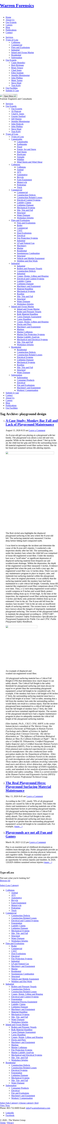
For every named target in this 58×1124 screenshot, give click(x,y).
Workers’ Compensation (22, 1098)
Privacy (10, 1122)
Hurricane (21, 154)
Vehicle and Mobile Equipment (30, 258)
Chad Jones (16, 70)
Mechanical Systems (26, 207)
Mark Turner (17, 80)
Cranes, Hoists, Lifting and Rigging (33, 276)
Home (8, 17)
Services (9, 37)
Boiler (19, 225)
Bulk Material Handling (27, 314)
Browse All (5, 880)
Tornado (20, 157)
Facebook (10, 1115)
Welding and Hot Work (27, 261)
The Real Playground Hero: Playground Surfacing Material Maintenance (28, 786)
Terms (2, 1122)
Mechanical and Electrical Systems (32, 339)
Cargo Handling (24, 319)
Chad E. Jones (17, 114)
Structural (21, 212)
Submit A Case (12, 90)
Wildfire (20, 159)
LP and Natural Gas (25, 243)
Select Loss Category (9, 885)
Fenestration (16, 923)
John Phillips (17, 78)
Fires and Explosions (20, 47)
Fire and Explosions (26, 385)
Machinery (21, 245)
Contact (9, 32)
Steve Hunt (16, 83)
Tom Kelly (16, 85)
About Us (10, 20)
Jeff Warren (16, 119)
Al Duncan (16, 111)
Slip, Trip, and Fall (19, 933)
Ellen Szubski (17, 73)
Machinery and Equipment (29, 286)
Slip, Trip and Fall (25, 210)
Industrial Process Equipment (24, 1002)
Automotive (22, 174)
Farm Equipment (24, 180)
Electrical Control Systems (28, 200)
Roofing (20, 294)
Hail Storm (22, 152)
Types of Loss (12, 40)
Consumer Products (25, 380)
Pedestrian (21, 185)
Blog (8, 27)
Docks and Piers (24, 324)
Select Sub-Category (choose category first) (19, 1103)
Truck (19, 187)
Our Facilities (12, 88)
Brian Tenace (17, 68)
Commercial (16, 45)
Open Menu (9, 96)
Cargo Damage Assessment (29, 316)
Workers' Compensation (27, 390)
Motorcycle (22, 182)
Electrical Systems (25, 357)
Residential (16, 55)
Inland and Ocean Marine (22, 52)
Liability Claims (24, 202)
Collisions (15, 42)
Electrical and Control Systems (30, 278)
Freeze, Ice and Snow (26, 149)
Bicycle (20, 177)
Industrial (15, 50)
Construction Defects (26, 195)
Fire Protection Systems (27, 238)
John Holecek (17, 124)
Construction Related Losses (29, 197)
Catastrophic (16, 139)
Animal (20, 169)
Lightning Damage (25, 205)
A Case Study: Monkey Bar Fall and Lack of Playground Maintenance (32, 422)
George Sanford (18, 116)
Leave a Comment (37, 430)
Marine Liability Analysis (28, 337)
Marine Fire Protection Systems (31, 334)
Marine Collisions (25, 332)
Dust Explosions (24, 233)
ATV (19, 172)
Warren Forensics (17, 5)
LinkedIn (10, 1113)
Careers (9, 25)
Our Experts (11, 22)
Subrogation (16, 57)
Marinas (20, 329)
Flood (19, 147)
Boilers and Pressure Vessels (29, 268)
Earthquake (22, 144)
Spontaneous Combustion (28, 253)
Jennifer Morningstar (20, 75)
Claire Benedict (18, 62)
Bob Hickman (17, 65)
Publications (11, 30)
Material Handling (25, 289)
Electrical (21, 235)
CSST (19, 230)
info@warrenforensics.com (38, 1108)
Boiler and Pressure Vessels (29, 311)
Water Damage (23, 215)
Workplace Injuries (25, 218)
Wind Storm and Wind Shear (29, 162)
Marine (20, 248)
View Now (5, 1105)
